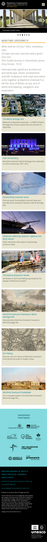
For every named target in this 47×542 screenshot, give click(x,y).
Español (12, 481)
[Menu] (43, 4)
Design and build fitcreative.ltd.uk (11, 511)
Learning (21, 474)
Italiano (27, 481)
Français (20, 481)
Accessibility (6, 488)
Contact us (25, 488)
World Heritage (8, 474)
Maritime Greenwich (10, 471)
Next (44, 20)
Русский (4, 484)
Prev (2, 20)
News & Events (8, 477)
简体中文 (12, 484)
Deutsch (4, 481)
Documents (16, 488)
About (24, 471)
